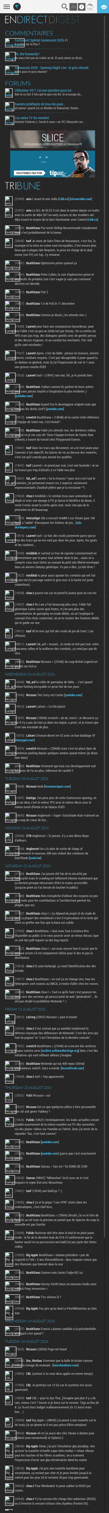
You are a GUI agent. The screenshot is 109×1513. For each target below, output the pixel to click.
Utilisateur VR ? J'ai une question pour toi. (43, 90)
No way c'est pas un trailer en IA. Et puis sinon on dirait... (49, 58)
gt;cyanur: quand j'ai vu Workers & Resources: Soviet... (47, 108)
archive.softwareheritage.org (60, 1050)
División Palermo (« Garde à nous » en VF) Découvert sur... (50, 121)
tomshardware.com (65, 1365)
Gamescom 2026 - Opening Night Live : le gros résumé (51, 68)
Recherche (65, 7)
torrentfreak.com (72, 1068)
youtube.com (23, 396)
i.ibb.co (63, 199)
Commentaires (29, 33)
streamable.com (80, 199)
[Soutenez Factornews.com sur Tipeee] (52, 176)
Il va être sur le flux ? (27, 44)
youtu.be (35, 858)
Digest (64, 19)
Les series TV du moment (32, 118)
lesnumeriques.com (57, 786)
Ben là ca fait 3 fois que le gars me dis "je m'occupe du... (49, 94)
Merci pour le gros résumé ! (31, 71)
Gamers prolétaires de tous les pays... (40, 104)
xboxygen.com (24, 740)
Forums (18, 83)
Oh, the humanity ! (27, 54)
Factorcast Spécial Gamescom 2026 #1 (41, 40)
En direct (26, 19)
